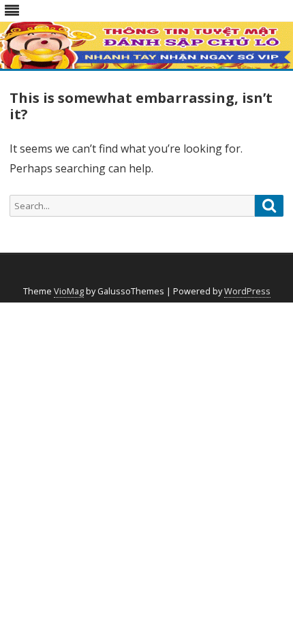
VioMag (69, 291)
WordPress (247, 291)
